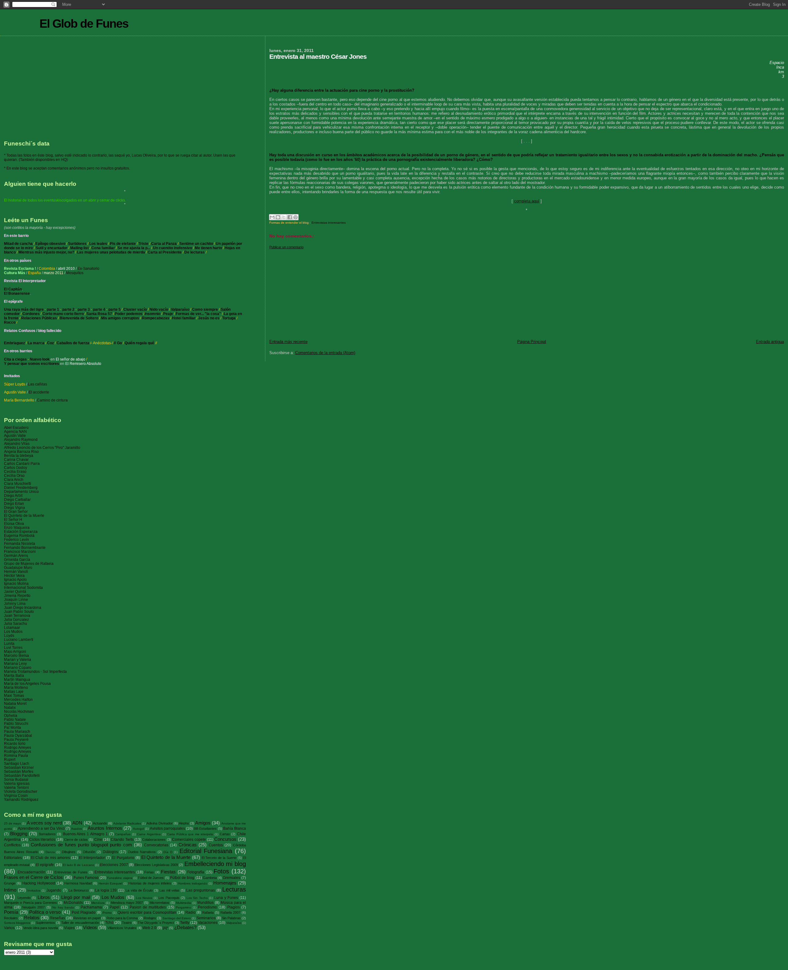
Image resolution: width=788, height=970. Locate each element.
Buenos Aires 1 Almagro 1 (85, 834)
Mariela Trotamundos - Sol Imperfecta (35, 671)
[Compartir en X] (284, 217)
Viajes (69, 928)
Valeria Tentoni (16, 787)
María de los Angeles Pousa (27, 683)
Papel (114, 907)
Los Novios (144, 898)
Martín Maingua (17, 679)
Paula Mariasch (17, 731)
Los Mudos (13, 631)
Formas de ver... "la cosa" (198, 314)
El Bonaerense (17, 293)
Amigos (203, 822)
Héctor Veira (14, 575)
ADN (77, 822)
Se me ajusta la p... (134, 248)
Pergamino (183, 907)
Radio (190, 912)
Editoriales (13, 858)
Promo (107, 912)
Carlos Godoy (15, 467)
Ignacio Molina (16, 583)
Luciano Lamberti (18, 639)
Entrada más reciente (288, 341)
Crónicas (188, 844)
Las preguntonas (200, 890)
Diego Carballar (17, 499)
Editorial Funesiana (205, 851)
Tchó (109, 922)
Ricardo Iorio (15, 743)
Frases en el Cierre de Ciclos (33, 877)
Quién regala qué (139, 343)
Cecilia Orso (14, 475)
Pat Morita (12, 727)
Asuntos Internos (105, 828)
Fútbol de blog (182, 878)
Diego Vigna (14, 507)
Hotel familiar (183, 318)
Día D (167, 852)
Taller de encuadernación (80, 922)
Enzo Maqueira (17, 527)
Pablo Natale (15, 719)
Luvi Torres (13, 647)
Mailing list (79, 248)
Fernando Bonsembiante (25, 547)
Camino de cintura (52, 400)
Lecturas (234, 889)
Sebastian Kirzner (19, 767)
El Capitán (13, 289)
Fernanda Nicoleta (19, 543)
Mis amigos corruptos (120, 318)
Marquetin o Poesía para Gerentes (30, 902)
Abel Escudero (16, 427)
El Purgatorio (123, 858)
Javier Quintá (15, 591)
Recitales (11, 918)
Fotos (221, 871)
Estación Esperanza (21, 531)
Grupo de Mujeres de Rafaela (29, 563)
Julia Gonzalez (16, 619)
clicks (120, 200)
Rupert (9, 759)
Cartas (225, 834)
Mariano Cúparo (17, 667)
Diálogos (110, 852)
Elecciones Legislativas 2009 (156, 865)
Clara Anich (13, 479)
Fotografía (195, 872)
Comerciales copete (189, 839)
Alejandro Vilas (17, 443)
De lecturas (194, 252)
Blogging (18, 833)
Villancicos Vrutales (121, 928)
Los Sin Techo (197, 898)
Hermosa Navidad (78, 883)
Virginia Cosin (16, 795)
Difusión (89, 852)
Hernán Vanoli (16, 571)
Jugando (53, 890)
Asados (76, 828)
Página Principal (531, 341)
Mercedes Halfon (18, 699)
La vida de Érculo (139, 890)
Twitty (184, 922)
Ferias (149, 872)
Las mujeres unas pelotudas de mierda (111, 252)
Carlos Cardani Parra (22, 463)
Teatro (126, 922)
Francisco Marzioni (20, 551)
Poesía (11, 912)
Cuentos (216, 845)
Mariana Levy (15, 663)
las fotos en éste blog (35, 155)
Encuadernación (31, 872)
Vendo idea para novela (40, 928)
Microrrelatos (159, 902)
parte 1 (53, 309)
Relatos (31, 917)
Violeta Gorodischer (20, 791)
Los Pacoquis (169, 898)
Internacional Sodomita (23, 587)
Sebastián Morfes (18, 771)
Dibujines (68, 852)
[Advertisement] (454, 292)
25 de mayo (12, 823)
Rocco (9, 322)
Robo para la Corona (122, 918)
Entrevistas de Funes (70, 872)
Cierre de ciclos (76, 839)
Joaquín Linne (16, 599)
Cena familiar (103, 248)
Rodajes (150, 918)
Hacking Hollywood (38, 883)
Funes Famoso (86, 878)
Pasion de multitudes (148, 907)
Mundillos (205, 902)
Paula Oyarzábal (18, 735)
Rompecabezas (155, 318)
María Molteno (16, 687)
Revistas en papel (87, 918)
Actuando (100, 823)
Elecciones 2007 (114, 865)
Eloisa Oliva (14, 523)
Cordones (31, 314)
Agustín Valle (15, 435)
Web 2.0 (149, 928)
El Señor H (13, 519)
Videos (90, 927)
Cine (98, 839)
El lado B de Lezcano (78, 865)
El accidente (39, 392)
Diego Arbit (13, 495)
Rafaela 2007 (230, 912)
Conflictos (12, 845)
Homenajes (224, 882)
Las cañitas (37, 384)
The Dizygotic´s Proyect (156, 922)
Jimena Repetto (17, 595)
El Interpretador (92, 858)
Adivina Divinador (159, 823)
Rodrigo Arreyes (17, 747)
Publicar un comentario (286, 247)
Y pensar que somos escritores (31, 363)
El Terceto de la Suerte (219, 858)
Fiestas (168, 871)
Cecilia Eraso (15, 471)
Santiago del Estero (177, 918)
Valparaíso (233, 922)
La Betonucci (78, 890)
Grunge (9, 883)
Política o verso (45, 912)
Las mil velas (169, 890)
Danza (50, 852)
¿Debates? (185, 927)
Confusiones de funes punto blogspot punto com (81, 844)
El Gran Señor (16, 511)
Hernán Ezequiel (110, 883)
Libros (44, 897)
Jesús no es (208, 318)
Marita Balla (14, 675)
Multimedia (183, 902)
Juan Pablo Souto (19, 611)
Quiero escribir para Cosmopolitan (147, 912)
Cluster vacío (135, 309)
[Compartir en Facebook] (290, 217)
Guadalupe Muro (18, 567)
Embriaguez (14, 343)
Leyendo (24, 898)
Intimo (10, 890)
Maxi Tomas (14, 695)
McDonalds (73, 902)
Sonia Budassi (16, 779)
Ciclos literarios (42, 839)
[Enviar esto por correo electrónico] (272, 217)
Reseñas (57, 918)
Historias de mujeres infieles (149, 883)
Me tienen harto (208, 248)
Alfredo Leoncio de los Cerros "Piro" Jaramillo (42, 447)
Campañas (123, 834)
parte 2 (68, 309)
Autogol (138, 828)
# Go (118, 343)
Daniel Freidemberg (21, 487)
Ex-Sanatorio (88, 268)
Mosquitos (74, 273)
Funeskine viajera (119, 878)
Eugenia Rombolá (19, 535)
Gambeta (210, 878)
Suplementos (45, 922)
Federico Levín (16, 539)
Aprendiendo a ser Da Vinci (41, 828)
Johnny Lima (15, 603)
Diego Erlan (14, 503)
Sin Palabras (231, 918)
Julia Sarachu (15, 623)
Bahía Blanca (234, 828)
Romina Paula (16, 755)
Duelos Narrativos (142, 852)
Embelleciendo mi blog (215, 863)
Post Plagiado (83, 912)
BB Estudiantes (205, 828)
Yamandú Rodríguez (21, 799)
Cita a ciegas (15, 359)
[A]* (165, 928)
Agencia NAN (15, 431)
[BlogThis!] (278, 217)
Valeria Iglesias (17, 783)
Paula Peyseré (16, 739)
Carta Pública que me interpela (190, 834)
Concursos (225, 839)
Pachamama (91, 907)
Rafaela (208, 912)
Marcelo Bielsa (16, 655)
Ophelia (10, 715)
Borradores (47, 834)
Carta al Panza (164, 244)
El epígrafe (45, 865)
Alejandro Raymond (21, 439)
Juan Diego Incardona (22, 607)
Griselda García (17, 559)
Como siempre (205, 309)
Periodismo (207, 907)
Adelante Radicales (127, 823)
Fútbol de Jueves (151, 878)
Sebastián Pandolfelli (22, 775)
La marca (36, 343)
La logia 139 (106, 890)
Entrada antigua (770, 341)
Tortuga (228, 318)
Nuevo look (40, 359)
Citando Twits (122, 839)
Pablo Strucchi (16, 723)
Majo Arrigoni (15, 651)
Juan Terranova (17, 615)
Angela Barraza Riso (21, 451)
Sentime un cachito (196, 244)
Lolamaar (12, 627)
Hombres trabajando (192, 883)
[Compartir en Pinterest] (295, 217)
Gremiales (231, 878)
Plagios (233, 907)
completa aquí (526, 201)
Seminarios (205, 918)
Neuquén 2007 (33, 907)
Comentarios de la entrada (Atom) (325, 352)
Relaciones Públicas (39, 318)
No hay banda (63, 907)
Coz (50, 343)
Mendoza (98, 902)
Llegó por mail (75, 897)
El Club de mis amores (50, 858)
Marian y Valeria (17, 659)
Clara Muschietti (17, 483)
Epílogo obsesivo (50, 244)
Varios (9, 928)
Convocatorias (156, 845)
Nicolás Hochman (19, 711)
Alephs (184, 823)
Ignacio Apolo (15, 579)
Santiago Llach (16, 763)
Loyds (9, 635)
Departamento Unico (21, 491)
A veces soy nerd (44, 822)
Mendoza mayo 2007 (127, 902)
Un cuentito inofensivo (172, 248)
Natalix (10, 707)
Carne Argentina (149, 834)
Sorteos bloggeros (17, 922)
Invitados (33, 890)
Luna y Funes (226, 898)
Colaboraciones (154, 839)
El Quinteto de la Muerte (24, 515)
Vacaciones (207, 922)
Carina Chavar (16, 459)
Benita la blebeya (18, 455)
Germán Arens (16, 555)
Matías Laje (13, 691)
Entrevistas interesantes (329, 222)
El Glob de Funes (83, 23)
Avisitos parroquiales (167, 828)
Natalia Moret (15, 703)
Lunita (9, 643)
